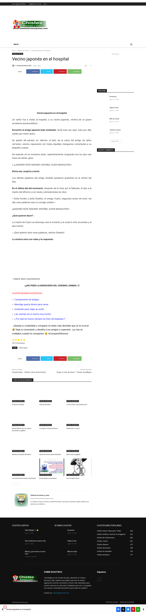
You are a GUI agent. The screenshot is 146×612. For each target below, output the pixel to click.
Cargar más (115, 141)
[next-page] (17, 483)
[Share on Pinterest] (133, 609)
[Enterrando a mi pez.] (78, 417)
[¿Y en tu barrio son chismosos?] (78, 393)
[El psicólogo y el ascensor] (51, 467)
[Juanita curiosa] (102, 133)
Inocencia (113, 96)
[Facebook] (120, 4)
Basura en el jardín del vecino (21, 454)
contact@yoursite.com (61, 593)
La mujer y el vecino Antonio (48, 428)
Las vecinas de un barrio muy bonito (24, 478)
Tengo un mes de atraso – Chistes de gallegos (73, 372)
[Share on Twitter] (123, 609)
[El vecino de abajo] (24, 393)
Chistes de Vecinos (23, 50)
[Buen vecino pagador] (78, 443)
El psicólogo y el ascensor (48, 478)
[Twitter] (126, 4)
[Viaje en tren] (102, 110)
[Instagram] (123, 4)
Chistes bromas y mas (24, 65)
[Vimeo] (129, 4)
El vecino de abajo (18, 404)
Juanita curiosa (115, 130)
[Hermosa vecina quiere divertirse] (51, 443)
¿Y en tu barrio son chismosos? (76, 404)
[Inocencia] (102, 99)
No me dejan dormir (73, 478)
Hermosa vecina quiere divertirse (50, 454)
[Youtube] (132, 4)
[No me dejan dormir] (78, 467)
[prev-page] (13, 483)
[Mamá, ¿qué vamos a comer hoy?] (17, 554)
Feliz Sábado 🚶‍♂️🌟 (31, 530)
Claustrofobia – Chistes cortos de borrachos (29, 372)
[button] (131, 44)
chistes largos (23, 348)
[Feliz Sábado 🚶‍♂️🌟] (17, 533)
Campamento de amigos (26, 299)
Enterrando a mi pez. (73, 428)
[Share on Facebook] (118, 609)
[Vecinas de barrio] (51, 393)
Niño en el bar (114, 119)
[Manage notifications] (5, 607)
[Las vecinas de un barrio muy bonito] (24, 467)
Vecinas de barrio (45, 404)
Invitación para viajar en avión (29, 309)
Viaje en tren (114, 108)
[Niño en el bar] (102, 121)
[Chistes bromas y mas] (13, 65)
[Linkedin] (35, 507)
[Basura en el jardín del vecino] (24, 443)
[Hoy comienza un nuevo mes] (17, 544)
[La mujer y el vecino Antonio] (51, 417)
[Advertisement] (91, 25)
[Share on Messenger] (128, 609)
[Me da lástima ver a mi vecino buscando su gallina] (24, 417)
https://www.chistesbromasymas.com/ (42, 498)
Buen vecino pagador (73, 454)
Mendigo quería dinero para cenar (31, 304)
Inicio (14, 50)
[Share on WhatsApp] (138, 609)
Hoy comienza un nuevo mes (35, 541)
